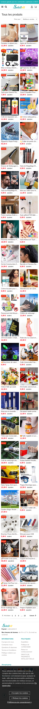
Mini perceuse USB (27, 534)
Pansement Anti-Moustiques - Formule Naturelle (18, 313)
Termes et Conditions (9, 650)
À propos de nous (8, 642)
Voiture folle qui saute (8, 387)
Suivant (32, 615)
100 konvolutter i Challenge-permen (13, 338)
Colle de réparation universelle (11, 117)
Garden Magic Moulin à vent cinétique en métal (17, 509)
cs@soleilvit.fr (12, 629)
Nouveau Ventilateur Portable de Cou (14, 239)
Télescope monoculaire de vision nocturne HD (17, 436)
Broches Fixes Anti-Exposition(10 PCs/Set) (16, 534)
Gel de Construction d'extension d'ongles (15, 264)
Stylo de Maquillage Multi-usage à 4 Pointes (16, 190)
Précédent (7, 615)
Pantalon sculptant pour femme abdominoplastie (18, 43)
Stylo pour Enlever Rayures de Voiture (14, 92)
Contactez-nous (7, 645)
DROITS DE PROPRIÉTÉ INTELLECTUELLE (27, 657)
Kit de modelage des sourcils (11, 608)
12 (25, 616)
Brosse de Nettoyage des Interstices (14, 166)
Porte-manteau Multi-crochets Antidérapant (16, 215)
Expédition (24, 642)
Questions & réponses (9, 647)
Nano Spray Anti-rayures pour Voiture (14, 485)
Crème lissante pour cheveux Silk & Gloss (16, 289)
